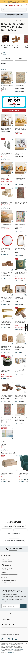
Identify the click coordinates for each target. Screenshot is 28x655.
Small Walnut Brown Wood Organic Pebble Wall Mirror (20, 250)
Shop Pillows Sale (14, 15)
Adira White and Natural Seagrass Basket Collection (7, 87)
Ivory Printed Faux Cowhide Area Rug (19, 347)
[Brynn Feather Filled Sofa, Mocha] (4, 480)
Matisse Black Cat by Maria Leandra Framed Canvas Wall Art (20, 226)
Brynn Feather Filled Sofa (7, 473)
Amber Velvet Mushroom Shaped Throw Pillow (20, 321)
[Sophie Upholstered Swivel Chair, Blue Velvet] (24, 480)
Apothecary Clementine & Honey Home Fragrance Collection (20, 177)
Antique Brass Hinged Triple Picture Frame (20, 369)
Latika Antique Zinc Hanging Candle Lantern (7, 152)
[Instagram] (9, 639)
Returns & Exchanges (6, 561)
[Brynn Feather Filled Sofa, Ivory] (6, 480)
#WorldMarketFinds (14, 634)
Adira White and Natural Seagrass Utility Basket (7, 201)
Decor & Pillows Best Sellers (14, 533)
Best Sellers (7, 20)
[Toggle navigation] (2, 5)
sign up (23, 606)
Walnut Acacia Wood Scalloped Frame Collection (19, 153)
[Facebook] (2, 639)
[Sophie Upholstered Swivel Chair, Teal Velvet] (27, 480)
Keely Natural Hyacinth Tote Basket (6, 347)
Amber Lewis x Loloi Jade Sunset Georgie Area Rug (21, 201)
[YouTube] (16, 639)
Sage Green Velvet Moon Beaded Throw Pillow (21, 273)
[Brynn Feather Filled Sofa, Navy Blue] (1, 480)
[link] (25, 5)
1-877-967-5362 (5, 570)
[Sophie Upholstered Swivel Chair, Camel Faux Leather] (19, 480)
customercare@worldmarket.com (9, 574)
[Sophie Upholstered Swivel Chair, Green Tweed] (25, 480)
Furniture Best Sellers (14, 537)
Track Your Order (5, 559)
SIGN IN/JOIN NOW (14, 110)
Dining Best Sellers (8, 526)
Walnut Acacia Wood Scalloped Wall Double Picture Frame (20, 299)
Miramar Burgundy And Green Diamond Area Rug (7, 419)
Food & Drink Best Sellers (20, 530)
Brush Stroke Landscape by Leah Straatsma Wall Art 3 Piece (7, 443)
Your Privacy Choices (9, 652)
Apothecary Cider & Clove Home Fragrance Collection (20, 129)
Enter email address (8, 606)
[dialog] (14, 648)
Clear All (3, 69)
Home (2, 20)
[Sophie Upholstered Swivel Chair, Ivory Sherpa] (22, 480)
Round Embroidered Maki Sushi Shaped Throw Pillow (6, 370)
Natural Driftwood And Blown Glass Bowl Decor (20, 395)
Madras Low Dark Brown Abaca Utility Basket (7, 395)
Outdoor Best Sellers (6, 530)
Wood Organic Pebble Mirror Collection (6, 128)
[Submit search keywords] (24, 10)
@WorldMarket (5, 634)
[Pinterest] (12, 639)
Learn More (16, 2)
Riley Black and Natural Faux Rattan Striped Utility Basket (6, 299)
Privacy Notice (14, 649)
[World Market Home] (14, 5)
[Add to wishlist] (12, 72)
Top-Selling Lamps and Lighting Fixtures (14, 540)
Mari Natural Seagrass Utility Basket (6, 273)
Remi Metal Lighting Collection (6, 225)
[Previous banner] (1, 1)
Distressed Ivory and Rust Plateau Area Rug (21, 418)
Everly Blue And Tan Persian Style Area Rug (20, 86)
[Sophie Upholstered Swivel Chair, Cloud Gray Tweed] (21, 480)
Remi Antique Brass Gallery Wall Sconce (6, 321)
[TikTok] (6, 639)
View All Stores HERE (6, 582)
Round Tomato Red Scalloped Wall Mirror (6, 249)
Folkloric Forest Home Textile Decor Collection (6, 176)
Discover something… (8, 10)
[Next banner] (26, 1)
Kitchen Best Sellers (20, 526)
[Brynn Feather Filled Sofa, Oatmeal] (3, 480)
